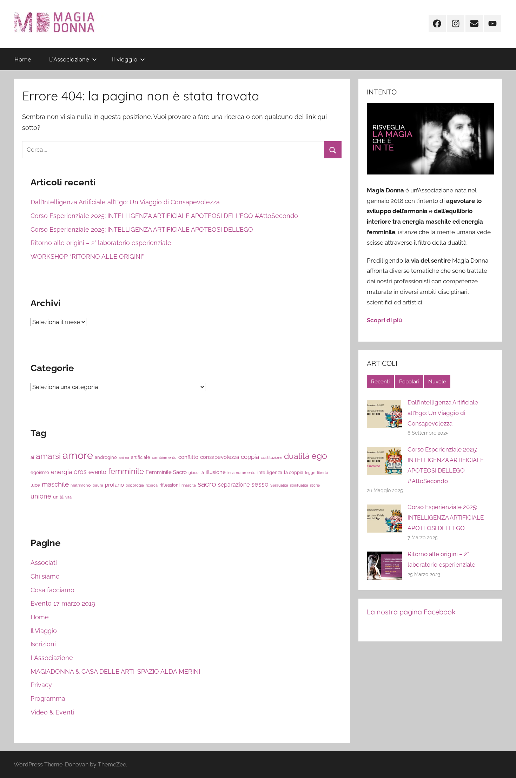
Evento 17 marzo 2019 (63, 603)
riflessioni (169, 485)
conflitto (188, 457)
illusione (216, 472)
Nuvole (437, 381)
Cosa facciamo (52, 590)
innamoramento (241, 472)
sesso (260, 484)
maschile (55, 484)
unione (41, 496)
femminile (126, 471)
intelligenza (269, 472)
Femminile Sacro (166, 472)
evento (97, 472)
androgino (106, 457)
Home (22, 59)
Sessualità (279, 485)
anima (124, 457)
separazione (234, 484)
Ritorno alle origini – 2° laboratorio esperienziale (101, 242)
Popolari (409, 381)
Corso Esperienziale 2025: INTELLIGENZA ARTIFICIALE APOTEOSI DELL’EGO (142, 229)
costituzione (271, 457)
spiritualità (299, 485)
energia (61, 471)
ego (319, 455)
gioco (193, 472)
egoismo (40, 472)
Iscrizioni (43, 644)
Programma (48, 698)
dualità (297, 456)
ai (32, 457)
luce (35, 485)
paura (98, 485)
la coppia (293, 472)
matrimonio (81, 485)
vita (68, 497)
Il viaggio (124, 59)
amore (77, 455)
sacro (207, 484)
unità (58, 497)
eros (80, 471)
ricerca (152, 485)
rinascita (188, 485)
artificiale (140, 457)
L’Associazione (69, 59)
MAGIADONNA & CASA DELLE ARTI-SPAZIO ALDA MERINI (115, 671)
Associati (44, 562)
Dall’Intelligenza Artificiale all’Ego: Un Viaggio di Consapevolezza (125, 202)
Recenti (380, 381)
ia (202, 472)
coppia (250, 456)
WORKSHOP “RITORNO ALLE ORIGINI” (87, 256)
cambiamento (164, 457)
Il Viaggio (44, 630)
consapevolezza (219, 457)
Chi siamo (45, 576)
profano (114, 485)
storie (315, 485)
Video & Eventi (52, 712)
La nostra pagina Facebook (411, 611)
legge (310, 472)
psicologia (135, 485)
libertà (322, 472)
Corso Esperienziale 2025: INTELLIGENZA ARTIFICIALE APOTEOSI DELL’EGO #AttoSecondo (164, 215)
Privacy (41, 684)
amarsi (48, 456)
